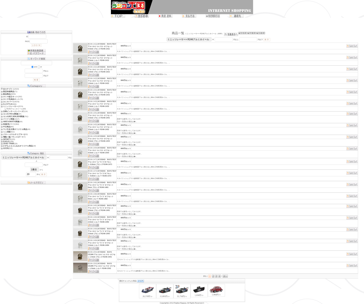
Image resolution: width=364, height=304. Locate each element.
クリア (140, 281)
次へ (225, 276)
